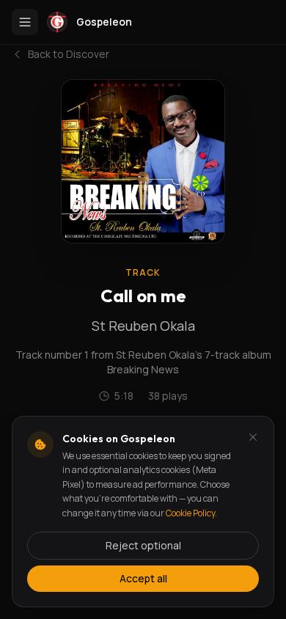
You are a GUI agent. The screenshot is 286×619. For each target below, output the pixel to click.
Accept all (143, 578)
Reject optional (143, 545)
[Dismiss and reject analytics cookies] (253, 437)
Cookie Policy (190, 513)
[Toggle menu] (25, 22)
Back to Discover (68, 54)
